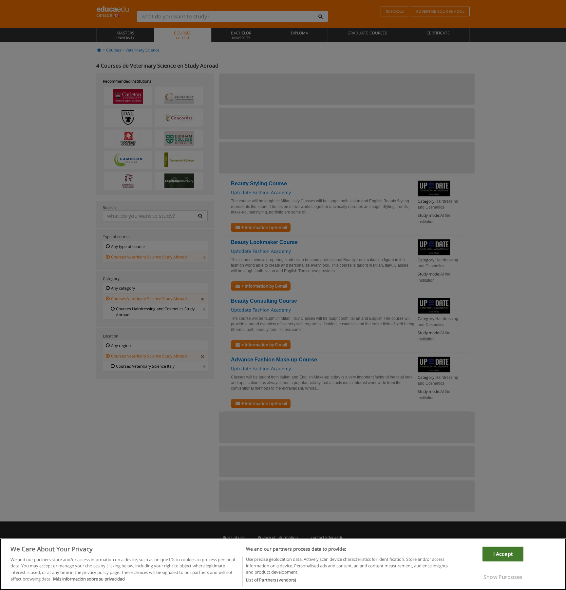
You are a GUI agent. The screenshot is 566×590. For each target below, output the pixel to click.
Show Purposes (502, 576)
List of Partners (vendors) (271, 580)
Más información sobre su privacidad (89, 579)
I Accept (503, 553)
